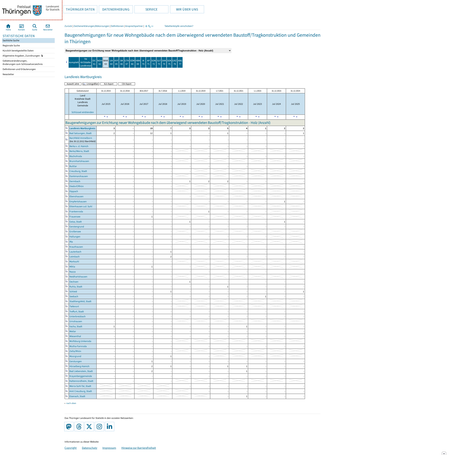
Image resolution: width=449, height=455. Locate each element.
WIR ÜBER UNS (184, 9)
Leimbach (74, 256)
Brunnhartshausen (79, 161)
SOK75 (169, 62)
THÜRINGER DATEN (79, 9)
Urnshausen (75, 321)
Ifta (71, 241)
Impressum (109, 448)
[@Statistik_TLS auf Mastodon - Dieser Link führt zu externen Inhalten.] (70, 426)
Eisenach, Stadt (77, 396)
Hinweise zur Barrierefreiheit (138, 448)
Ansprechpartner (134, 26)
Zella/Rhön (75, 351)
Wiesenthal (75, 336)
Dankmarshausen (78, 176)
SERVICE (146, 9)
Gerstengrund (76, 226)
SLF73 (159, 62)
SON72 (153, 62)
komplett (74, 62)
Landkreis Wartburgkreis (82, 128)
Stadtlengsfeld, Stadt (80, 301)
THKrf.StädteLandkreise (85, 62)
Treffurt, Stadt (76, 311)
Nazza (72, 271)
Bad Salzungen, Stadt (80, 133)
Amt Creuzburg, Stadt (80, 391)
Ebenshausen (76, 196)
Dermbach (74, 181)
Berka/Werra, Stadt (79, 151)
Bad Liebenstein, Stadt (81, 371)
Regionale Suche (11, 45)
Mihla (72, 266)
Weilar (72, 331)
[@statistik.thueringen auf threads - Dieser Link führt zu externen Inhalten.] (80, 426)
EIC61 (94, 62)
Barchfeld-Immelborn (80, 138)
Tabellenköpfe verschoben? (179, 26)
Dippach (73, 191)
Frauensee (74, 216)
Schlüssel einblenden (83, 112)
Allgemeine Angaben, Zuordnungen (21, 55)
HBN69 (138, 62)
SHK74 (164, 62)
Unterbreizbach (77, 316)
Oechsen (73, 281)
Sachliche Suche (10, 40)
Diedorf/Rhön (76, 186)
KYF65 (116, 62)
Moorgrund (75, 356)
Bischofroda (75, 156)
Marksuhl (74, 261)
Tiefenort (74, 306)
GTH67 (127, 62)
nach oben (71, 403)
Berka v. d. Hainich (78, 146)
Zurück (68, 26)
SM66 (121, 62)
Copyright (71, 448)
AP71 (148, 62)
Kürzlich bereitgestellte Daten (18, 50)
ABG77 (180, 62)
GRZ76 (174, 62)
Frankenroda (76, 211)
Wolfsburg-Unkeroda (80, 341)
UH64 (111, 62)
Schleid (73, 291)
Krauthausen (76, 246)
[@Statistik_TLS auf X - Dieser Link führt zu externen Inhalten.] (90, 426)
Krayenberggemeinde (80, 376)
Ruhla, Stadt (75, 286)
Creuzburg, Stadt (78, 171)
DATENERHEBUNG (114, 9)
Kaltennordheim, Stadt (81, 381)
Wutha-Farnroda (78, 346)
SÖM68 (132, 62)
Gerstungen (75, 361)
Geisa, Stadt (75, 221)
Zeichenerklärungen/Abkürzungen (91, 26)
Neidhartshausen (78, 276)
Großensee (75, 231)
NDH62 (99, 62)
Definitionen (117, 26)
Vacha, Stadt (75, 326)
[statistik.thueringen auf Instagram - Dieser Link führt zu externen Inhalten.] (100, 426)
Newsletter (8, 74)
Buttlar (73, 166)
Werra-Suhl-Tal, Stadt (80, 386)
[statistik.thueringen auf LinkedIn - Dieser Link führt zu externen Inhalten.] (110, 426)
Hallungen (74, 236)
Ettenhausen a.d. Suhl (80, 206)
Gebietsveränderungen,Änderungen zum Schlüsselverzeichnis (22, 62)
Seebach (73, 296)
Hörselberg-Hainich (79, 366)
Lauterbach (75, 251)
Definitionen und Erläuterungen (19, 69)
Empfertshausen (78, 201)
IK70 (143, 62)
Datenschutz (89, 448)
